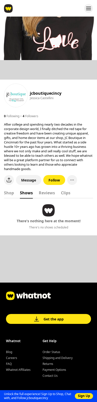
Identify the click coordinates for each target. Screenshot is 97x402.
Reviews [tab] (47, 193)
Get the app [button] (54, 319)
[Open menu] (88, 8)
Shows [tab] (26, 193)
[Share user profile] (9, 180)
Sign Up (84, 396)
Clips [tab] (65, 193)
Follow (54, 180)
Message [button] (28, 180)
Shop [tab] (9, 193)
